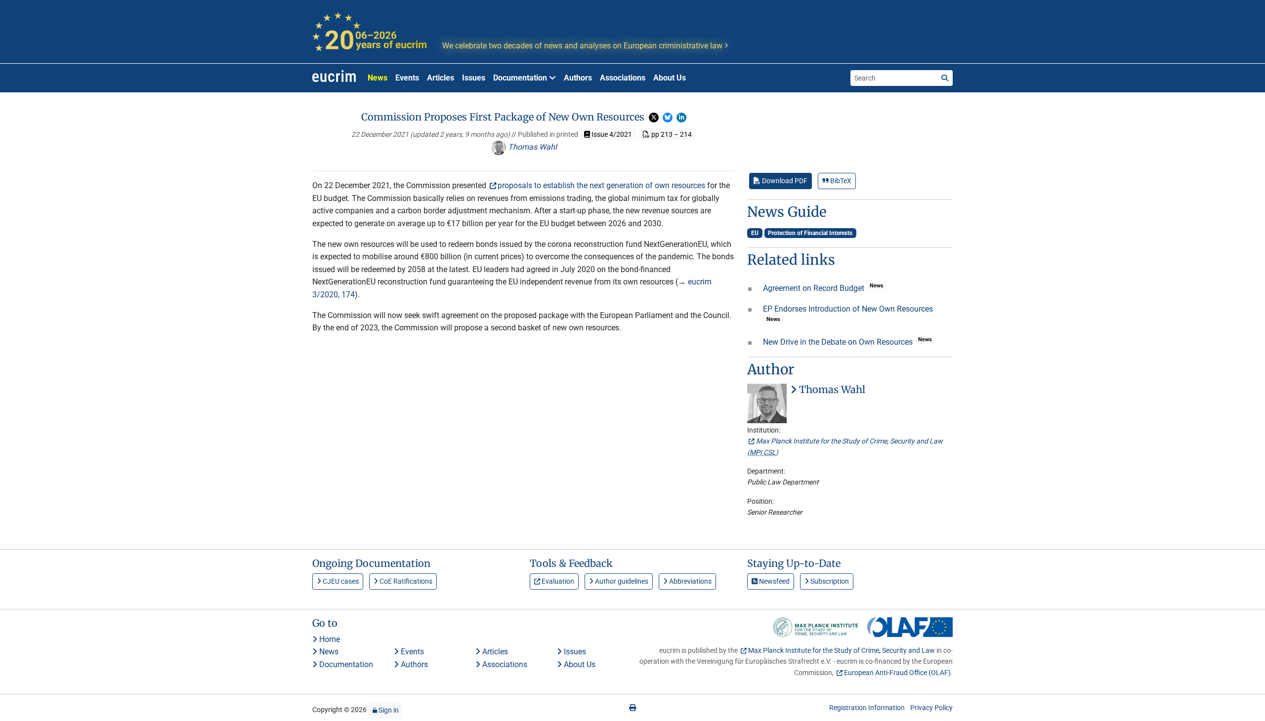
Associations (622, 77)
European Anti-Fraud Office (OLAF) (897, 673)
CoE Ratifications (405, 581)
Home (328, 639)
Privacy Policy (931, 708)
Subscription (829, 581)
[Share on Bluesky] (668, 117)
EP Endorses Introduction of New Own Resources (848, 309)
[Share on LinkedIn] (681, 117)
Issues (473, 77)
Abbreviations (690, 581)
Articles (440, 77)
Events (407, 77)
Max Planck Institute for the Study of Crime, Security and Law (841, 650)
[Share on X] (654, 117)
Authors (578, 77)
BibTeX (840, 181)
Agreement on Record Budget (814, 288)
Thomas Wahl (531, 147)
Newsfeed (774, 581)
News (377, 77)
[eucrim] (334, 78)
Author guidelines (620, 581)
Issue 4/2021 (611, 134)
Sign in (388, 710)
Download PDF (783, 181)
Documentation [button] (521, 77)
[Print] (632, 708)
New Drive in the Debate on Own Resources (839, 342)
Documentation (345, 664)
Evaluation (557, 581)
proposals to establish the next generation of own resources (601, 185)
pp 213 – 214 (671, 134)
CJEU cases (340, 581)
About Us (669, 77)
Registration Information (867, 708)
